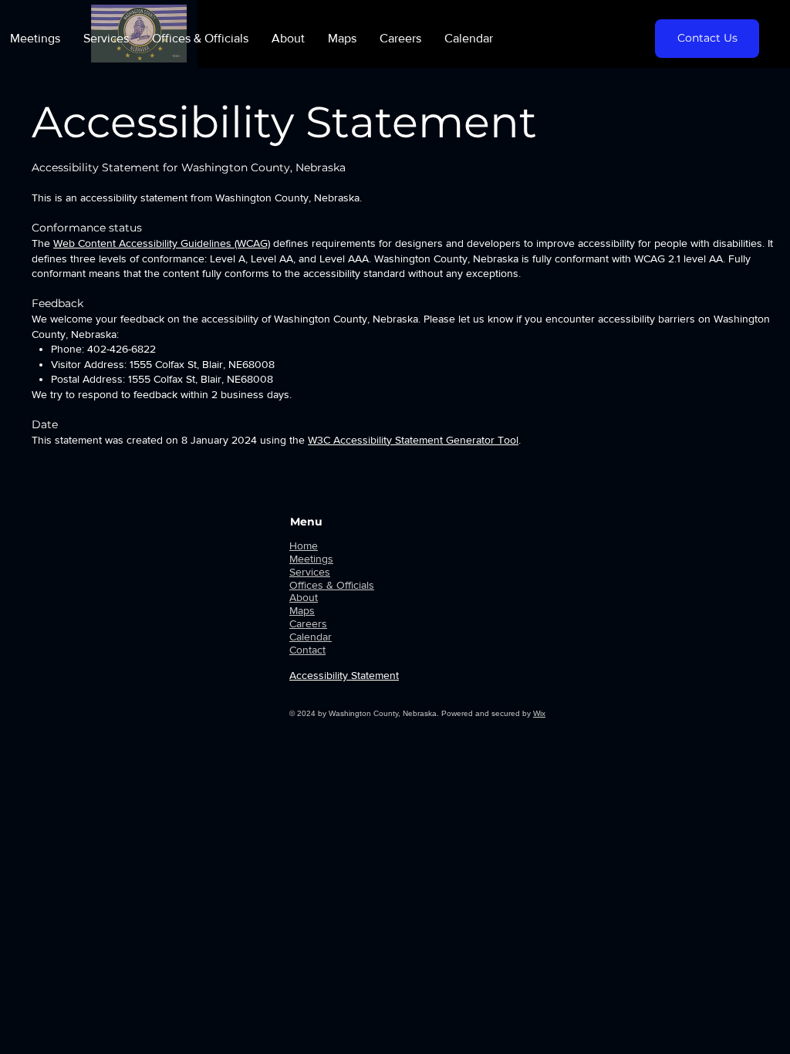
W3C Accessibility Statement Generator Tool (413, 440)
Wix (539, 713)
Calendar (310, 636)
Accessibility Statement (344, 675)
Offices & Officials (331, 585)
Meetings (311, 558)
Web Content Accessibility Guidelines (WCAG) (161, 243)
